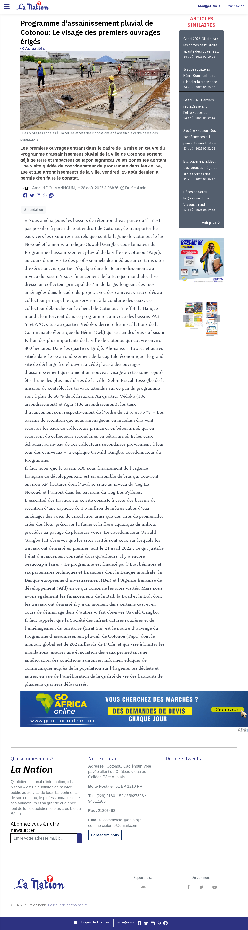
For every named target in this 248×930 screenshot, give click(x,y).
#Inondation (33, 209)
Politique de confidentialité (68, 905)
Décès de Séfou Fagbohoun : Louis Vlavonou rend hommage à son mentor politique (201, 199)
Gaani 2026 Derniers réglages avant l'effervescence (198, 106)
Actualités (34, 48)
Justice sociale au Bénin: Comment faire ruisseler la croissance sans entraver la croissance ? (200, 76)
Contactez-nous (105, 835)
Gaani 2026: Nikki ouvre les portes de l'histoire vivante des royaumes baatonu (200, 46)
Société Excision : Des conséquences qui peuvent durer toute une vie (201, 137)
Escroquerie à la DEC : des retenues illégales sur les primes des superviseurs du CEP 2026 (200, 168)
